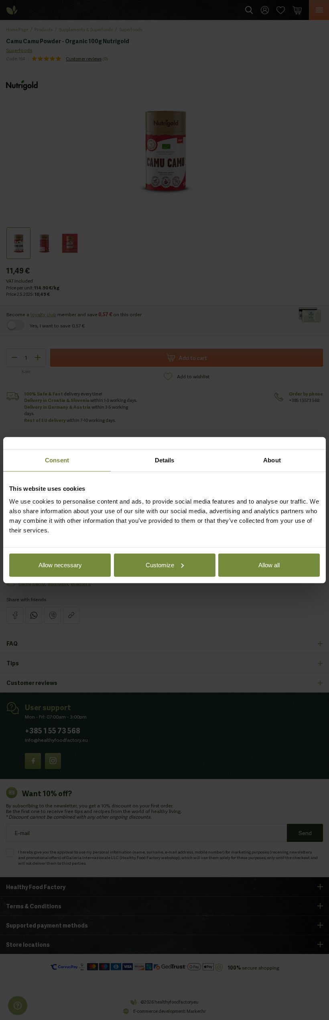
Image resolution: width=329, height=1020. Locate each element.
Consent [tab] (57, 460)
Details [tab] (165, 460)
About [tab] (272, 460)
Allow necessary (60, 564)
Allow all (269, 564)
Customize (160, 564)
